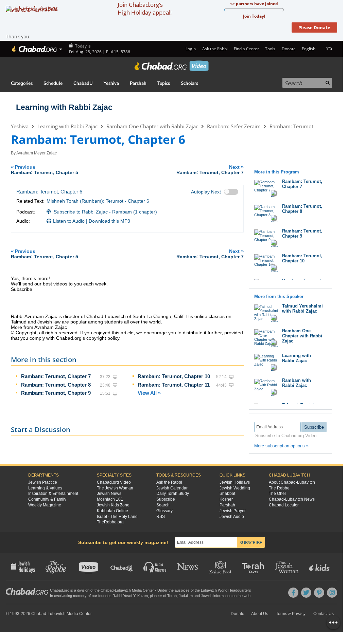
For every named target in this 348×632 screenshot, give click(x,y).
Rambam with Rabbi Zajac (296, 383)
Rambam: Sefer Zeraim (234, 126)
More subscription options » (281, 445)
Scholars (189, 83)
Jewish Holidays (235, 482)
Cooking (221, 566)
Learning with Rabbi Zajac (64, 107)
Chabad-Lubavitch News (292, 499)
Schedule (53, 83)
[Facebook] (293, 593)
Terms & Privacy (291, 613)
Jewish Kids (320, 566)
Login (190, 49)
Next (210, 169)
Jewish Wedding (235, 488)
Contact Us (323, 613)
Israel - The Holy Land (117, 516)
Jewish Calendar (172, 488)
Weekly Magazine (44, 505)
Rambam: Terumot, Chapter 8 (56, 385)
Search (163, 505)
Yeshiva (111, 83)
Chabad (107, 590)
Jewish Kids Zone (113, 505)
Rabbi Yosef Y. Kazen (130, 596)
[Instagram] (332, 593)
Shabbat (227, 493)
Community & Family (47, 499)
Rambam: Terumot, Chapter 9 (56, 393)
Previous (44, 169)
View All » (149, 393)
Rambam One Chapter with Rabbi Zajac (152, 126)
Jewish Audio (232, 516)
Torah (172, 596)
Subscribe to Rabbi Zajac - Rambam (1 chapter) (105, 212)
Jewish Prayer (233, 510)
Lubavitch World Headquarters (226, 590)
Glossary (164, 510)
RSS (160, 516)
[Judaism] (34, 49)
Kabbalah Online (112, 510)
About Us (259, 613)
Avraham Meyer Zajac (36, 153)
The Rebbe (279, 488)
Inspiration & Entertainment (53, 493)
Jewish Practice (42, 482)
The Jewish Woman (115, 488)
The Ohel (277, 493)
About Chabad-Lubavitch (292, 482)
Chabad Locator (284, 505)
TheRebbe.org (110, 522)
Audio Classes (155, 566)
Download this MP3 (109, 221)
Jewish (206, 596)
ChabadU (83, 83)
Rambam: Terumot (291, 126)
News (188, 566)
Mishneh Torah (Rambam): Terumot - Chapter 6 (98, 201)
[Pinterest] (319, 593)
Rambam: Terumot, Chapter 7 (56, 376)
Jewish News (109, 493)
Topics (163, 83)
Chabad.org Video (114, 482)
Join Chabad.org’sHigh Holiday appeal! (145, 8)
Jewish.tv (89, 566)
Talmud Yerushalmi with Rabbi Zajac (302, 308)
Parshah (138, 83)
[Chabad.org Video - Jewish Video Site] (171, 66)
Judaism (186, 596)
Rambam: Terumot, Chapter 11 (174, 385)
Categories (22, 83)
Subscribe (165, 499)
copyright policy (102, 338)
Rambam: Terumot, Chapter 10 (174, 376)
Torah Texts (254, 566)
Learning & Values (45, 488)
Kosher (226, 499)
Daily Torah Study (172, 493)
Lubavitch (123, 590)
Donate (288, 49)
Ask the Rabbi (214, 49)
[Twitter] (306, 593)
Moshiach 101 (110, 499)
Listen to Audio (69, 221)
